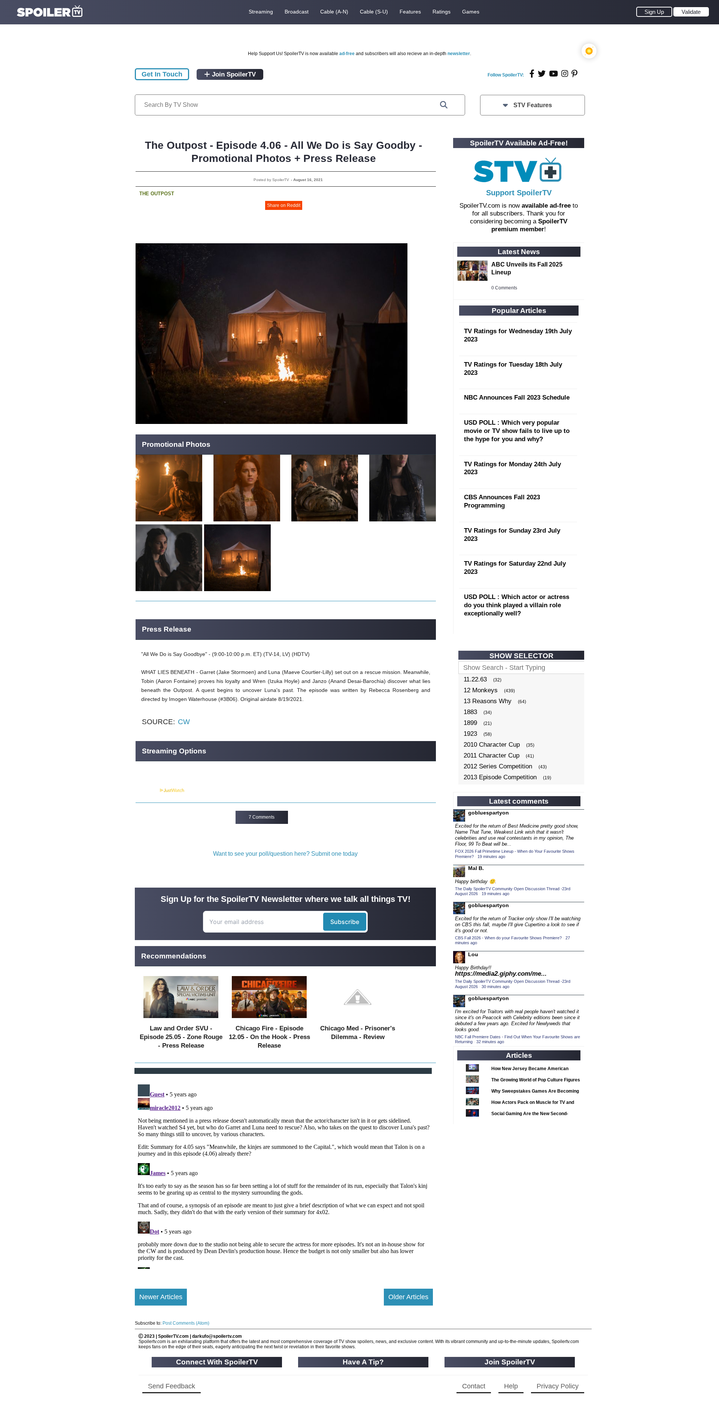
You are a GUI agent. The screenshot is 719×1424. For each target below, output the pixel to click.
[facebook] (532, 73)
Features (410, 12)
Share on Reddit (283, 205)
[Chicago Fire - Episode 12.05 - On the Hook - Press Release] (269, 1019)
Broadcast (297, 12)
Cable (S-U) (374, 12)
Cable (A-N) (334, 12)
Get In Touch (162, 74)
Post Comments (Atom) (186, 1323)
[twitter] (542, 73)
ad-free (347, 53)
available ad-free (546, 205)
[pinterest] (574, 73)
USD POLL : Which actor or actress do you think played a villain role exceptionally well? (516, 605)
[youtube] (553, 73)
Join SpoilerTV (233, 74)
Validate (691, 12)
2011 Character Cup (491, 755)
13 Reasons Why (488, 701)
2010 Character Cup (492, 744)
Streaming (261, 12)
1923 (470, 733)
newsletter (459, 53)
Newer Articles (160, 1297)
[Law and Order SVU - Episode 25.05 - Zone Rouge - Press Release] (180, 1019)
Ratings (441, 12)
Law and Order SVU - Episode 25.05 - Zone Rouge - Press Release (181, 1037)
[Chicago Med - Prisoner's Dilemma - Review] (357, 1019)
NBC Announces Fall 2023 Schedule (517, 397)
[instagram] (564, 73)
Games (470, 12)
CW (184, 722)
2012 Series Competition (498, 766)
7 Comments (261, 817)
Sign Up (654, 12)
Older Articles (408, 1297)
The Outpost (156, 193)
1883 (470, 712)
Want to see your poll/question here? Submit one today (285, 854)
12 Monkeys (481, 690)
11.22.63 (475, 679)
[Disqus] (284, 1175)
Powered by (147, 790)
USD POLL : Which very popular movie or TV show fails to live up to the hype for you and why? (517, 431)
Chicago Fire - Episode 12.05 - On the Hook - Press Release (269, 1037)
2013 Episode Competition (500, 777)
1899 (470, 722)
